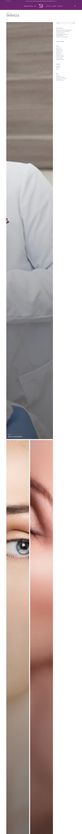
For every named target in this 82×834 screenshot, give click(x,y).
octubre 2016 (59, 58)
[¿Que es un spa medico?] (29, 230)
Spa (57, 69)
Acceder (58, 75)
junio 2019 (58, 47)
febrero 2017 (59, 52)
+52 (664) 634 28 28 (44, 1)
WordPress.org (59, 80)
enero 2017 (58, 53)
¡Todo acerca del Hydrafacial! (63, 31)
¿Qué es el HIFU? (60, 33)
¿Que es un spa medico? (62, 36)
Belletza (9, 434)
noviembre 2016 (60, 56)
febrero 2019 (59, 49)
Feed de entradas (60, 77)
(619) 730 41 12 (53, 1)
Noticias (58, 67)
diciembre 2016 (59, 55)
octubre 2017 (59, 50)
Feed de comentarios (61, 78)
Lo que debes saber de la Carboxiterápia (62, 35)
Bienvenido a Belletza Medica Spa (64, 30)
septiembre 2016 (60, 59)
